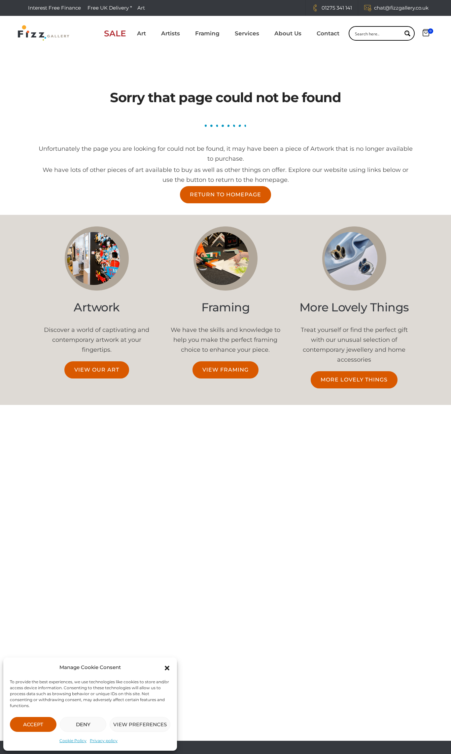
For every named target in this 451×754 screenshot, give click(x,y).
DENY (83, 724)
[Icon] (315, 8)
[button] (167, 667)
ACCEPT (33, 724)
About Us (287, 33)
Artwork (97, 307)
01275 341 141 (337, 8)
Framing (207, 33)
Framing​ (225, 307)
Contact (328, 33)
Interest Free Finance (54, 8)
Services (247, 33)
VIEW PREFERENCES (140, 724)
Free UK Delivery (108, 8)
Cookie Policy (73, 740)
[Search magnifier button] (407, 33)
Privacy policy (104, 740)
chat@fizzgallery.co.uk (401, 8)
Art (141, 33)
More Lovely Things (354, 307)
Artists (170, 33)
